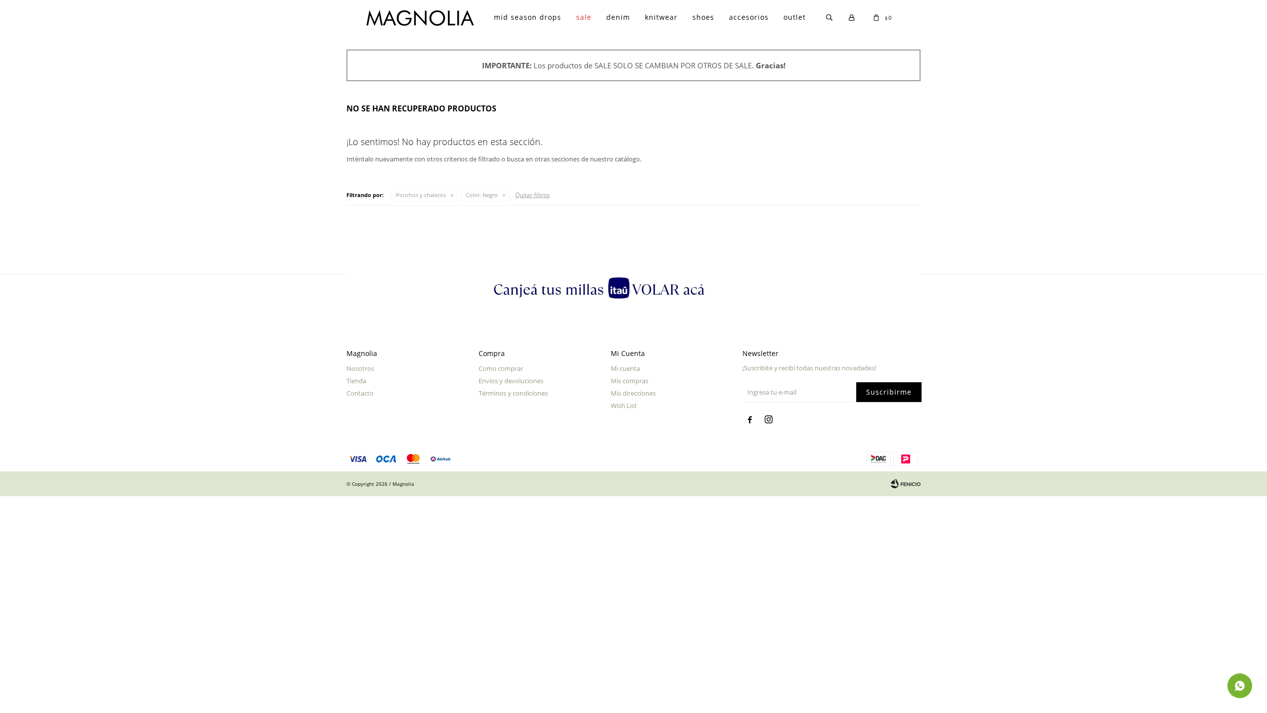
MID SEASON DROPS (527, 17)
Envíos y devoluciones (511, 380)
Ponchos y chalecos (421, 195)
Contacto (360, 393)
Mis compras (629, 380)
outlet (794, 17)
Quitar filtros (532, 195)
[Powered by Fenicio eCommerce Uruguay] (906, 483)
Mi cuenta (625, 368)
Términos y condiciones (513, 393)
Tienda (356, 380)
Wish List (624, 405)
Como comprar (501, 368)
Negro (482, 195)
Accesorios (749, 17)
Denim (618, 17)
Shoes (703, 17)
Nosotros (360, 368)
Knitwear (661, 17)
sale (583, 17)
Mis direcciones (633, 393)
